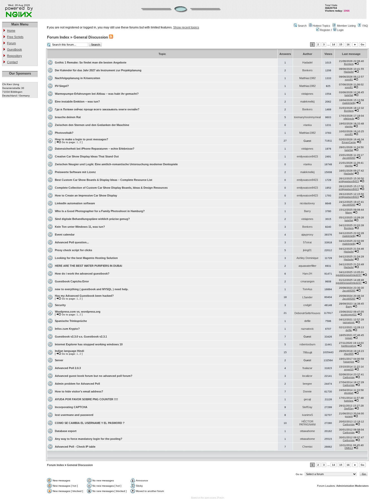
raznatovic (349, 322)
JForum (220, 497)
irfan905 (349, 353)
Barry (307, 211)
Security (60, 305)
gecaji (307, 399)
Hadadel (307, 62)
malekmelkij (307, 101)
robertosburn (307, 344)
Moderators (362, 485)
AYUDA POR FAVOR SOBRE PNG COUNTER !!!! (86, 399)
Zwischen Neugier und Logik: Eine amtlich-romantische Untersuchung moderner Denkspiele (116, 164)
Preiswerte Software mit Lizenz (75, 172)
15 (340, 44)
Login (340, 29)
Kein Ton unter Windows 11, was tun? (80, 226)
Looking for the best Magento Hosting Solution (86, 257)
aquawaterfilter (307, 265)
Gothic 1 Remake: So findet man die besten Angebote (90, 62)
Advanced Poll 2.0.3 (68, 368)
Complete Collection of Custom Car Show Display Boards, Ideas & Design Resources (111, 187)
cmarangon (307, 281)
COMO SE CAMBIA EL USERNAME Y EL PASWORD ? (90, 422)
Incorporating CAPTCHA (71, 407)
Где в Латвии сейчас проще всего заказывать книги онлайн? (97, 109)
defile (307, 320)
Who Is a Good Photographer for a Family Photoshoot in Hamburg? (100, 211)
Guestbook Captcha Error (72, 281)
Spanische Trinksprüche (71, 320)
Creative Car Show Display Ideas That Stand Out (87, 156)
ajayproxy (307, 234)
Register (324, 29)
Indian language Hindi (69, 350)
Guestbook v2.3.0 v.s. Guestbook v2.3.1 (81, 336)
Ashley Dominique (307, 257)
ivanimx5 (307, 414)
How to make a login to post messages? (81, 139)
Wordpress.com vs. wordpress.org (77, 311)
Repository (14, 56)
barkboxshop (348, 345)
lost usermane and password (74, 414)
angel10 (349, 369)
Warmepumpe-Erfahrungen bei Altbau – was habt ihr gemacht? (97, 93)
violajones (307, 93)
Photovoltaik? (64, 132)
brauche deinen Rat (68, 117)
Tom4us (307, 289)
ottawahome (307, 431)
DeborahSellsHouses (307, 313)
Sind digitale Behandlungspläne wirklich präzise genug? (92, 218)
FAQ (365, 25)
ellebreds (349, 118)
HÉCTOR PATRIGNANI (307, 423)
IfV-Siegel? (62, 85)
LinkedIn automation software (75, 203)
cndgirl (307, 305)
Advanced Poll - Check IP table (75, 446)
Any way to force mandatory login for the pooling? (88, 438)
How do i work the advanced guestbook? (82, 273)
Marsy (348, 212)
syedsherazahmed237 (349, 275)
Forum (11, 43)
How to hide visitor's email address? (79, 391)
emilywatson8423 (307, 156)
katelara (348, 400)
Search (302, 25)
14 (333, 44)
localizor (307, 375)
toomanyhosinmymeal (307, 117)
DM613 (349, 448)
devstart (348, 392)
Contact (12, 62)
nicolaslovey (307, 203)
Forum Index (58, 37)
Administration (345, 485)
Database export (66, 431)
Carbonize (349, 377)
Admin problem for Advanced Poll (77, 383)
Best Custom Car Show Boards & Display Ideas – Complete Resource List (103, 179)
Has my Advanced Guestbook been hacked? (84, 295)
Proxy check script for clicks (73, 250)
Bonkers (349, 63)
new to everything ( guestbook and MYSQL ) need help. (91, 289)
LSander (307, 297)
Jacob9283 (348, 157)
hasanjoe (348, 361)
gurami (349, 416)
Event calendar (65, 234)
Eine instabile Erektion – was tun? (77, 101)
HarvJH (307, 273)
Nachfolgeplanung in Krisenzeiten (77, 78)
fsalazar (307, 368)
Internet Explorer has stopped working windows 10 (89, 344)
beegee (307, 383)
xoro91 (349, 79)
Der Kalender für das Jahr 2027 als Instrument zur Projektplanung (98, 70)
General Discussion (90, 37)
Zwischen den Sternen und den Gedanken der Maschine (92, 124)
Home (11, 30)
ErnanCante (349, 142)
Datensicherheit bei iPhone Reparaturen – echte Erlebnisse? (94, 148)
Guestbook (14, 49)
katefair (349, 95)
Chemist (307, 446)
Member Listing (346, 25)
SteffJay (307, 407)
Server (59, 360)
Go (362, 44)
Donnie (307, 391)
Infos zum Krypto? (67, 328)
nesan (348, 338)
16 (348, 44)
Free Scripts (15, 37)
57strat (307, 242)
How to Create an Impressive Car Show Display (86, 195)
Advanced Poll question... (72, 242)
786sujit (307, 352)
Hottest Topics (321, 25)
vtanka (307, 124)
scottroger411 (349, 314)
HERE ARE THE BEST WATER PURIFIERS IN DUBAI (88, 265)
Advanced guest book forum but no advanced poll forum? (93, 375)
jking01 (307, 250)
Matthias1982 (307, 78)
